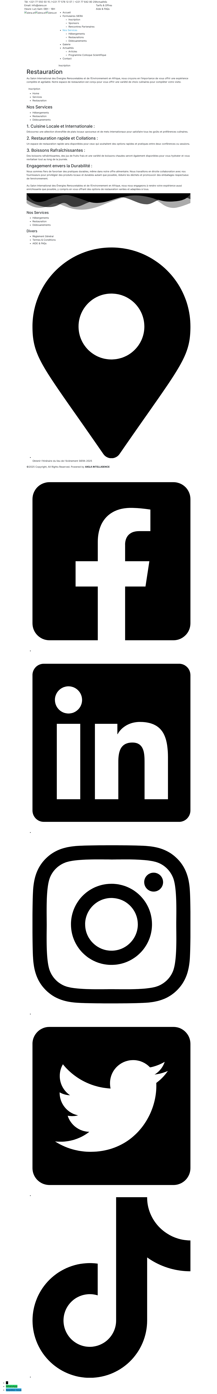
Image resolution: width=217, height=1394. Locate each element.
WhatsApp (11, 1386)
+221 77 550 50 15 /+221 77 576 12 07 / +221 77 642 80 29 (62, 1)
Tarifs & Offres (104, 5)
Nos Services (70, 30)
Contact (67, 58)
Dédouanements (77, 40)
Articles (72, 51)
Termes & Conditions (44, 239)
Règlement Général (43, 236)
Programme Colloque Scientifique (87, 54)
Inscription (74, 19)
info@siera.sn (39, 5)
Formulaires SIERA (73, 15)
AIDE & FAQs (39, 243)
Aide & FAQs (103, 8)
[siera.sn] (29, 12)
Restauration (39, 116)
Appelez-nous (13, 1389)
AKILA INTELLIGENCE (97, 466)
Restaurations (76, 37)
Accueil (67, 12)
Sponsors (73, 23)
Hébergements (76, 33)
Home (35, 93)
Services (37, 96)
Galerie (66, 44)
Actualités (101, 1)
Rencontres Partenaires (81, 26)
